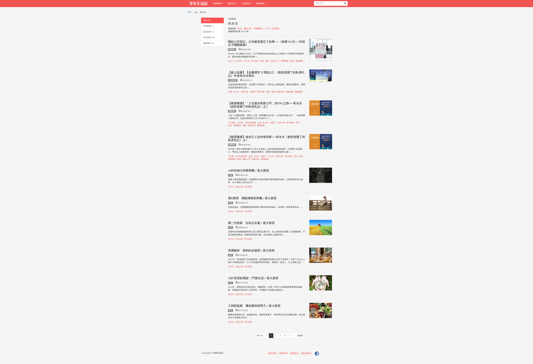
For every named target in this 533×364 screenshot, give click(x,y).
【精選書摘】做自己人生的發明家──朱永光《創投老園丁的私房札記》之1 (266, 138)
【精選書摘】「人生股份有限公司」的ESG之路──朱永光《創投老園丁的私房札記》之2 (265, 105)
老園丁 (273, 123)
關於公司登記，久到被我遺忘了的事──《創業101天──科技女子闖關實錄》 (266, 43)
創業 (267, 61)
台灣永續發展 (250, 123)
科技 (297, 123)
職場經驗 (299, 61)
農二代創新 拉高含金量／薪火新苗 (251, 223)
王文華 (240, 123)
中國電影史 (258, 29)
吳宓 (240, 29)
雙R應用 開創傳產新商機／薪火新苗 (252, 198)
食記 (230, 255)
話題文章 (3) (208, 32)
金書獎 (253, 92)
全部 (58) (207, 20)
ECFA (267, 29)
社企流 (271, 156)
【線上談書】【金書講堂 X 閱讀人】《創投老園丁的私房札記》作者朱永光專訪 (266, 74)
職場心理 (247, 29)
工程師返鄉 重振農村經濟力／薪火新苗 (254, 305)
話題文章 (231, 3)
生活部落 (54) (209, 37)
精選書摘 (285, 61)
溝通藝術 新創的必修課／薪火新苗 (251, 250)
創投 (262, 61)
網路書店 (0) (208, 43)
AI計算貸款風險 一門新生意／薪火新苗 (253, 278)
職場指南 (232, 49)
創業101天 (275, 61)
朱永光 (247, 61)
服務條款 (294, 353)
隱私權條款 (306, 353)
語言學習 (275, 29)
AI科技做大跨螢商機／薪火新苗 (248, 170)
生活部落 (246, 3)
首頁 (189, 12)
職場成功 (280, 92)
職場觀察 (299, 92)
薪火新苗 (248, 187)
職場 (292, 61)
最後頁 (300, 336)
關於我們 (272, 353)
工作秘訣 (232, 123)
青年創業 (255, 61)
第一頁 (260, 336)
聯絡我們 (283, 353)
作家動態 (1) (208, 26)
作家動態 (217, 3)
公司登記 (238, 61)
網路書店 (260, 3)
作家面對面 (233, 80)
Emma (230, 61)
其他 (230, 175)
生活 (230, 227)
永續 (230, 92)
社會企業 (244, 92)
